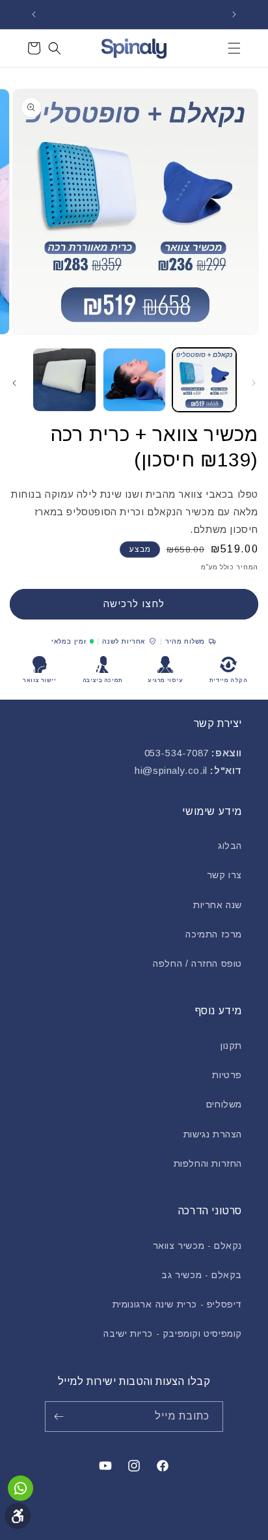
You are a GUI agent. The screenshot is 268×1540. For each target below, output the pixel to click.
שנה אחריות (217, 905)
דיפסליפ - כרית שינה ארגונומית (177, 1304)
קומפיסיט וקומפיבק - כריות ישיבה (172, 1333)
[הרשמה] (61, 1416)
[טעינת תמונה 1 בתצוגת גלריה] (204, 380)
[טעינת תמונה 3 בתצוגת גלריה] (64, 380)
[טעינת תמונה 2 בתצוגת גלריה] (135, 380)
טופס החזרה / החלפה (197, 963)
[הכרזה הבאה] (34, 14)
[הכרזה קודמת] (234, 14)
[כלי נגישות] (18, 1516)
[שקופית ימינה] (14, 383)
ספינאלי (100, 1529)
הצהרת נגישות (212, 1134)
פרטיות (227, 1075)
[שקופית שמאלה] (253, 383)
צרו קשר (224, 875)
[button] (234, 48)
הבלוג (230, 845)
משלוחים (224, 1104)
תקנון (231, 1045)
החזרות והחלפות (208, 1163)
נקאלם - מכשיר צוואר (197, 1245)
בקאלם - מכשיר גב (201, 1275)
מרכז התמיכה (213, 934)
